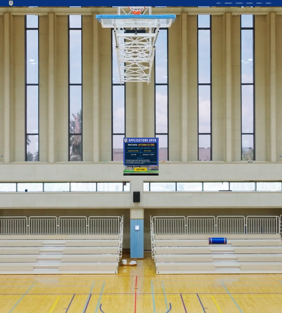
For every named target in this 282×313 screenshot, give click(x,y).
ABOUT (219, 3)
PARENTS (259, 3)
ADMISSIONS (228, 3)
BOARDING (249, 3)
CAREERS (268, 3)
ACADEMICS (239, 3)
